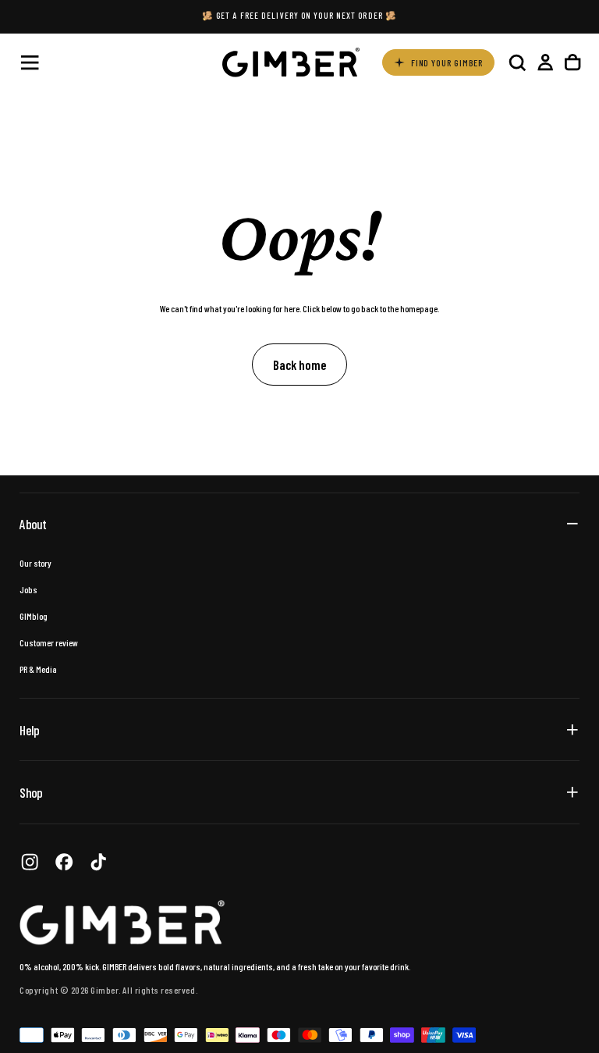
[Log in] (545, 62)
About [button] (32, 523)
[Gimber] (122, 922)
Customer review (48, 642)
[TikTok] (98, 862)
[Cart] (572, 62)
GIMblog (33, 615)
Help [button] (29, 729)
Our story (35, 562)
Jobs (28, 589)
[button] (29, 62)
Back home (299, 364)
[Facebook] (64, 862)
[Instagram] (29, 862)
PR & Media (38, 668)
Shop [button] (30, 792)
